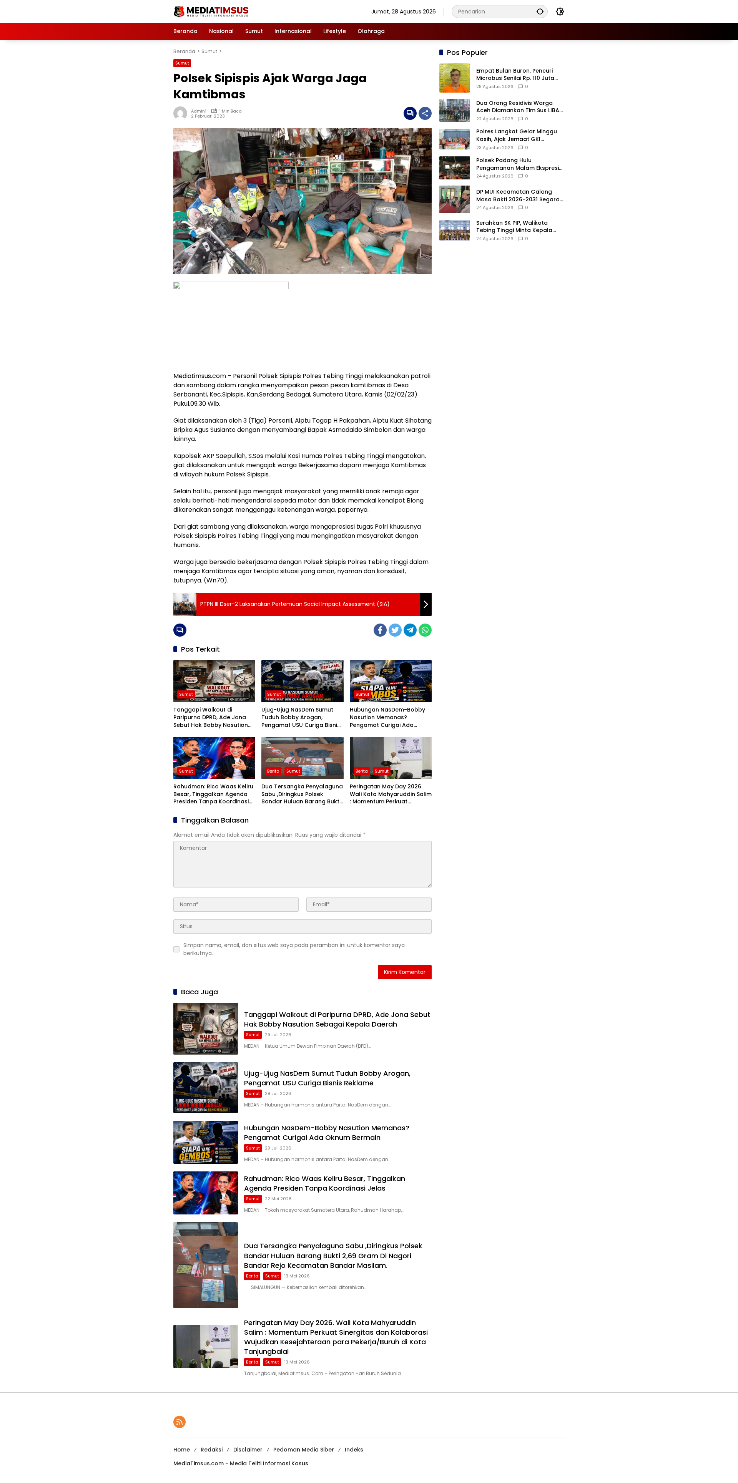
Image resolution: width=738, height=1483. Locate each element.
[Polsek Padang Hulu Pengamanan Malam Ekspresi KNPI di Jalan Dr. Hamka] (454, 167)
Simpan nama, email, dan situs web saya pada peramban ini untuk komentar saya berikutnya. (294, 949)
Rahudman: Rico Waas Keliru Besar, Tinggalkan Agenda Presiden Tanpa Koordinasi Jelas (213, 794)
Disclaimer (248, 1449)
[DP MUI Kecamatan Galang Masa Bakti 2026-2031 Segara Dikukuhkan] (454, 199)
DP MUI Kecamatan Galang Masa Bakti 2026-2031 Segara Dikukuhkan (518, 195)
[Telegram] (410, 630)
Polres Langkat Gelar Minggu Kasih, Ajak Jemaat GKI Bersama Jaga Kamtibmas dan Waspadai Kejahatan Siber (520, 135)
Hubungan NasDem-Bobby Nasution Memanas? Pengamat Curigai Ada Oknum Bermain (387, 717)
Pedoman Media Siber (303, 1449)
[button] (540, 11)
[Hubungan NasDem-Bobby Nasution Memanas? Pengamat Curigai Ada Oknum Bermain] (391, 681)
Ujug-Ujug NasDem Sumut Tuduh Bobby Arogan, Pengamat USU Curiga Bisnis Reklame (300, 717)
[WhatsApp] (425, 630)
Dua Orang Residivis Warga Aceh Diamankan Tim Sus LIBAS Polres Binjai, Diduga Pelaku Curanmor (519, 107)
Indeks (354, 1449)
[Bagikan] (425, 113)
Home (181, 1449)
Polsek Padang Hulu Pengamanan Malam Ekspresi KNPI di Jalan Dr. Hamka (517, 164)
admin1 (198, 111)
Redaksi (212, 1449)
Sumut (182, 63)
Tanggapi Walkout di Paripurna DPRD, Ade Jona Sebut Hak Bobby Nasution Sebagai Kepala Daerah (210, 717)
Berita (273, 771)
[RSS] (179, 1422)
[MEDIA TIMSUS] (211, 11)
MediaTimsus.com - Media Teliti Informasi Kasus (240, 1463)
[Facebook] (380, 630)
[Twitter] (395, 630)
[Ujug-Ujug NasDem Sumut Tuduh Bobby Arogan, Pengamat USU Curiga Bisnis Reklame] (302, 681)
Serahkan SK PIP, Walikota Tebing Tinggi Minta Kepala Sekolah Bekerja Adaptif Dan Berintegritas (516, 226)
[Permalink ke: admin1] (182, 113)
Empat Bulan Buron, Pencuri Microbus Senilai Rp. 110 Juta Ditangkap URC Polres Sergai (516, 74)
